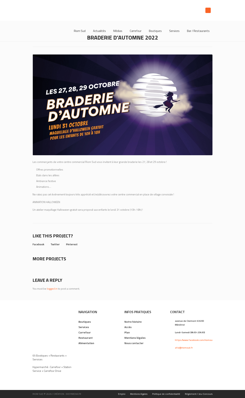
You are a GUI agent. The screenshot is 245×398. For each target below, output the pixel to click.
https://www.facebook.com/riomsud (194, 340)
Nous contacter (134, 343)
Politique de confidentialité (166, 394)
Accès (127, 327)
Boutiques (84, 322)
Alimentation (86, 343)
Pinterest (72, 244)
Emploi (121, 394)
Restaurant (85, 338)
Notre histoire (133, 322)
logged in (52, 289)
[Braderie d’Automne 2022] (122, 104)
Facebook (38, 244)
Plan (127, 332)
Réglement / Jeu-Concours (198, 394)
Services (83, 327)
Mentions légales (134, 338)
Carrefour (84, 332)
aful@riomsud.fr (184, 347)
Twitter (55, 244)
